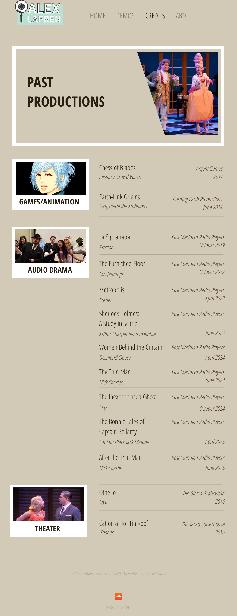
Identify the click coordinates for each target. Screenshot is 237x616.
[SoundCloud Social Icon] (118, 596)
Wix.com (92, 601)
